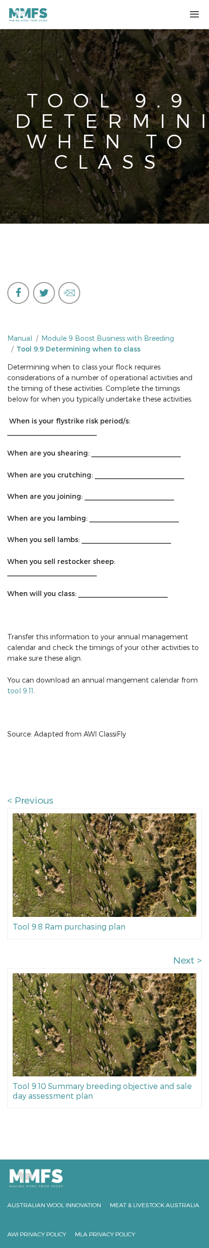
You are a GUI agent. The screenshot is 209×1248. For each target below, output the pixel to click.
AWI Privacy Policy (36, 1233)
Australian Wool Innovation (54, 1204)
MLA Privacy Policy (105, 1233)
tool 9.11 (20, 690)
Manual (19, 338)
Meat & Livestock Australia (154, 1204)
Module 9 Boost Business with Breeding (107, 338)
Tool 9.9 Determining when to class (78, 349)
